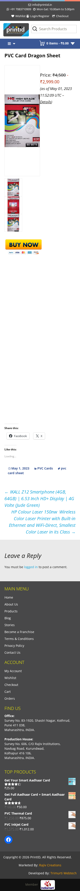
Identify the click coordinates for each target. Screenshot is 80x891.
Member (33, 884)
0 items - (57, 43)
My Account (13, 671)
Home (8, 597)
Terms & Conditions (19, 639)
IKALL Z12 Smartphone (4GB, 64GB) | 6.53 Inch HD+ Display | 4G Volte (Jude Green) (39, 498)
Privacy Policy (14, 645)
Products (11, 611)
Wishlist (20, 16)
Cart (7, 691)
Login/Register (39, 16)
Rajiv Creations (50, 865)
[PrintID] (10, 30)
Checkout (62, 16)
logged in (31, 567)
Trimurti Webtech (63, 873)
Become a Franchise (19, 632)
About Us (11, 604)
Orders (9, 698)
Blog (7, 618)
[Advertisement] (40, 295)
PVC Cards (45, 468)
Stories (9, 625)
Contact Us (12, 652)
